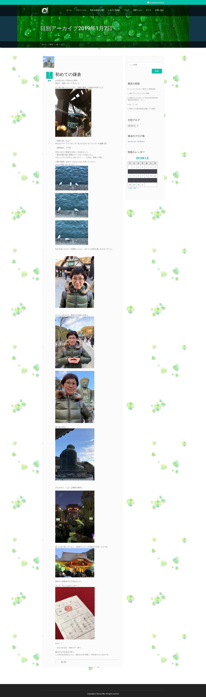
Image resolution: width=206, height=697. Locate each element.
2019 (51, 45)
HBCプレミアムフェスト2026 (139, 93)
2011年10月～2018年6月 (136, 141)
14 (130, 176)
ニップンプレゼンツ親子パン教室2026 (142, 89)
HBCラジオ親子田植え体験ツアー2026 (142, 109)
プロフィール (81, 10)
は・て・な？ (133, 104)
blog (65, 662)
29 (134, 185)
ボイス (148, 10)
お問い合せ (159, 10)
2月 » (135, 188)
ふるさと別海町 (114, 10)
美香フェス (137, 10)
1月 (57, 45)
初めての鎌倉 (68, 74)
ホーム (69, 10)
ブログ (126, 10)
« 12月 (130, 188)
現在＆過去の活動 (97, 10)
